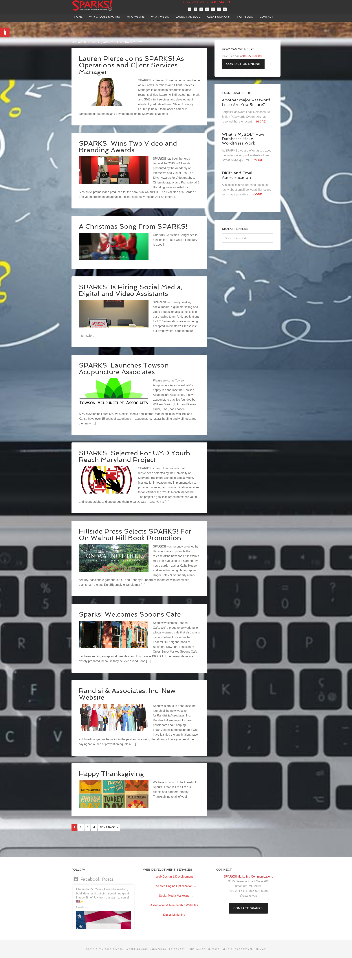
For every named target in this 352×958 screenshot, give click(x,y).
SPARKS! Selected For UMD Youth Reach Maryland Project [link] (134, 456)
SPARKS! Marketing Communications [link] (99, 5)
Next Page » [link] (109, 827)
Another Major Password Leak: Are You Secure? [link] (246, 102)
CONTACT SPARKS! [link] (248, 908)
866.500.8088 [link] (195, 2)
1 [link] (74, 827)
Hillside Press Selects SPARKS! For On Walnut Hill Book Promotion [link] (135, 534)
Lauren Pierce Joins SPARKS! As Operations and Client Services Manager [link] (131, 65)
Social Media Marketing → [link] (176, 895)
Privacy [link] (261, 949)
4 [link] (94, 827)
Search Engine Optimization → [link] (176, 886)
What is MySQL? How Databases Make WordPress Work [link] (243, 138)
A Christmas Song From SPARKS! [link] (133, 226)
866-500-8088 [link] (252, 56)
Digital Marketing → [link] (176, 914)
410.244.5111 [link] (221, 2)
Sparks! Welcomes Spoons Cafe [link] (130, 614)
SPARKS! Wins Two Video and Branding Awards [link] (128, 146)
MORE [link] (261, 121)
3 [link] (87, 827)
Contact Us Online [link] (243, 64)
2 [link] (81, 827)
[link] (5, 32)
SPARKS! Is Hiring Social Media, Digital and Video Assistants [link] (130, 290)
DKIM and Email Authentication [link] (237, 175)
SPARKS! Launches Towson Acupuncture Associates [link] (124, 368)
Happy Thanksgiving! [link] (112, 774)
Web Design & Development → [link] (176, 876)
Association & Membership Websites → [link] (176, 905)
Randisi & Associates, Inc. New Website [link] (127, 694)
